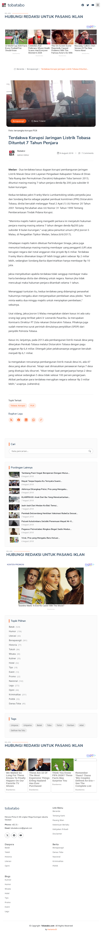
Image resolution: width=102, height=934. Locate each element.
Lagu (14, 685)
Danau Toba (17, 703)
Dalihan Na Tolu (18, 730)
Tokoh (14, 649)
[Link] (41, 420)
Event (14, 671)
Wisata (14, 653)
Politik (14, 699)
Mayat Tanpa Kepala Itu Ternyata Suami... (42, 481)
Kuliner (14, 658)
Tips (13, 667)
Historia (15, 644)
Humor (15, 631)
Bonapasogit (32, 69)
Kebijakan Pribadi (60, 829)
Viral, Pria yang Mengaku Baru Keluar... (41, 538)
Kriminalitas (17, 694)
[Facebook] (82, 5)
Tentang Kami (59, 816)
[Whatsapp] (33, 420)
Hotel (14, 662)
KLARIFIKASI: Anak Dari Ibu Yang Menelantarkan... (46, 497)
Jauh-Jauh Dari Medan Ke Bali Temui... (40, 505)
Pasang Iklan (58, 820)
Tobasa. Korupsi (18, 405)
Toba (49, 725)
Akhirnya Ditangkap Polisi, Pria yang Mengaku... (45, 489)
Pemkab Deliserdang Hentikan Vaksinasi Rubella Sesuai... (50, 513)
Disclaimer (57, 834)
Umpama (28, 725)
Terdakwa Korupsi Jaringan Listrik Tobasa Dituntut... (64, 69)
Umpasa (14, 725)
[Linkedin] (26, 420)
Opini (14, 690)
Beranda (20, 69)
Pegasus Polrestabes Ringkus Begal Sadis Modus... (47, 529)
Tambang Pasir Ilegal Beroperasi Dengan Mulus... (46, 473)
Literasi (15, 635)
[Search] (90, 451)
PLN (32, 405)
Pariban (70, 725)
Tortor (59, 725)
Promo (14, 676)
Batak (14, 626)
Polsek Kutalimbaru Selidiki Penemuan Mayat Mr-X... (47, 521)
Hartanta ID (52, 929)
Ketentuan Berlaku (61, 825)
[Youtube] (93, 5)
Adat (82, 725)
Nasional (16, 680)
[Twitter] (88, 5)
